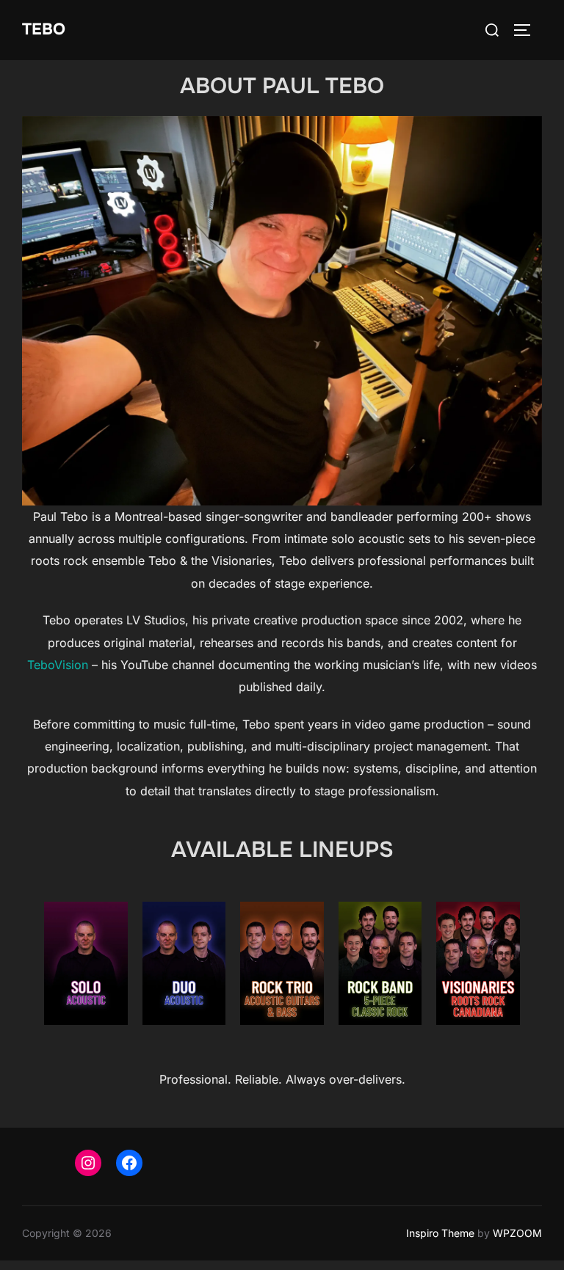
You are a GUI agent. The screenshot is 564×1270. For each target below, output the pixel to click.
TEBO (43, 29)
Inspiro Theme (440, 1233)
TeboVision (57, 664)
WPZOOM (517, 1233)
